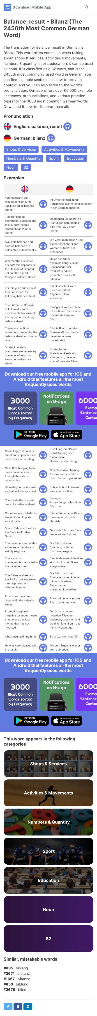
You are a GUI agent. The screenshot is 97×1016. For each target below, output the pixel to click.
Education (75, 158)
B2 (26, 167)
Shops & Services (21, 149)
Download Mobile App (32, 7)
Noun (10, 167)
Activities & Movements (64, 149)
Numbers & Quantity (23, 158)
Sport (54, 158)
